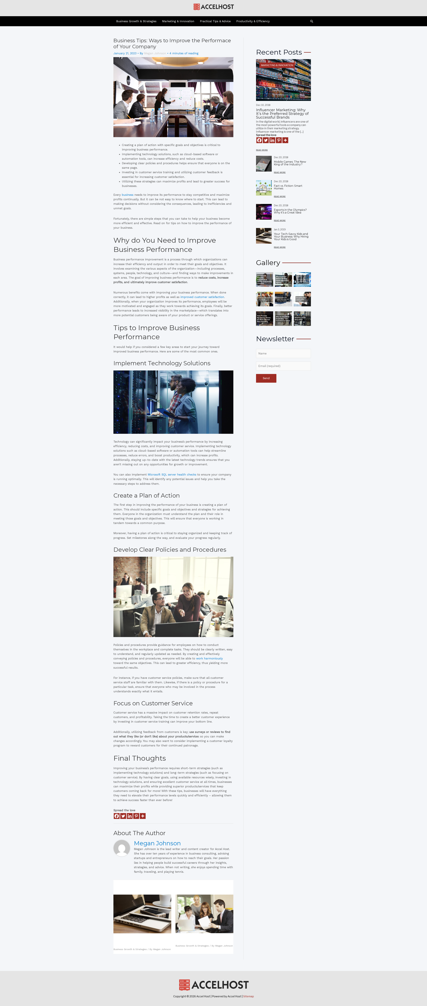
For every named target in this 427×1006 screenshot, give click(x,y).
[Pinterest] (136, 816)
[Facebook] (117, 816)
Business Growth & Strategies (130, 949)
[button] (312, 21)
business (127, 194)
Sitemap (248, 996)
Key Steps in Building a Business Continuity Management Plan (202, 939)
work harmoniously (209, 658)
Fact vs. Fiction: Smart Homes (288, 187)
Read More (262, 150)
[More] (143, 816)
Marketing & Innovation (277, 65)
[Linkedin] (130, 816)
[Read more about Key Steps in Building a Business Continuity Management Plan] (204, 913)
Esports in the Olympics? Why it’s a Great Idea (290, 211)
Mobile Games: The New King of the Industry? (290, 163)
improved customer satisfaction (202, 297)
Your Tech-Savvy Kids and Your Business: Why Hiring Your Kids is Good (141, 941)
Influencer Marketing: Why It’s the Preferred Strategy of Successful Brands (282, 114)
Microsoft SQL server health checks (172, 474)
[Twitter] (123, 816)
